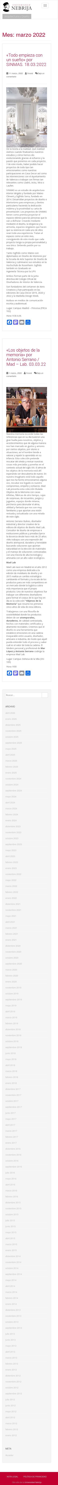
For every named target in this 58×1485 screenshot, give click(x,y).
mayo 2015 (10, 1232)
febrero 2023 (11, 862)
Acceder (9, 1455)
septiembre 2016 (13, 1166)
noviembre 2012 (13, 1381)
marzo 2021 (11, 927)
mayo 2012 (10, 1411)
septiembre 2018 (13, 1047)
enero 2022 (11, 897)
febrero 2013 (11, 1363)
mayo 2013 (10, 1345)
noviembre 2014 (13, 1262)
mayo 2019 (10, 1005)
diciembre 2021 (13, 903)
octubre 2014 (11, 1268)
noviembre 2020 (13, 951)
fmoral (30, 73)
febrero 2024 (11, 814)
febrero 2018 (11, 1077)
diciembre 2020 (13, 945)
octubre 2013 (11, 1321)
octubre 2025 (11, 736)
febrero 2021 (11, 933)
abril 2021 (10, 921)
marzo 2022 (11, 886)
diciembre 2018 (13, 1029)
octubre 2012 (11, 1387)
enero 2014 (11, 1303)
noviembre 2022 (13, 874)
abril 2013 (10, 1351)
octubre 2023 (11, 838)
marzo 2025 (11, 760)
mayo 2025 (10, 748)
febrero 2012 (11, 1429)
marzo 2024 (11, 808)
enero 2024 (11, 820)
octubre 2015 (11, 1214)
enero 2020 (11, 981)
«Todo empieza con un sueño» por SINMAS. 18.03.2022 (26, 60)
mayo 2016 (10, 1178)
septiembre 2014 (13, 1274)
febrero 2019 (11, 1023)
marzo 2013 (11, 1357)
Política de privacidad (35, 1476)
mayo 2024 (10, 796)
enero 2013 (11, 1369)
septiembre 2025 (13, 742)
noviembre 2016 (13, 1154)
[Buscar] (45, 695)
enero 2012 (11, 1435)
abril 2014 (10, 1286)
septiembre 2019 (13, 999)
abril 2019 (10, 1011)
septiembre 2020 (13, 963)
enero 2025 (11, 772)
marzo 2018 (11, 1071)
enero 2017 (11, 1142)
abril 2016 (10, 1184)
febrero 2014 (11, 1297)
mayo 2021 (10, 915)
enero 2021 (11, 939)
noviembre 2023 (13, 832)
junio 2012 (10, 1405)
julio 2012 (10, 1399)
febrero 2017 (11, 1136)
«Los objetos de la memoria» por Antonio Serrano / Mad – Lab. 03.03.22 (26, 357)
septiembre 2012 (13, 1393)
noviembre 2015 (13, 1208)
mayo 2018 (10, 1059)
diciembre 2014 (13, 1256)
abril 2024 (10, 802)
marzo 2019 (11, 1017)
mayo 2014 (10, 1280)
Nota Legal (12, 1476)
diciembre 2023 (13, 826)
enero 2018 (11, 1083)
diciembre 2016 (13, 1148)
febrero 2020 (11, 975)
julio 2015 (10, 1220)
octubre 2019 (11, 993)
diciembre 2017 (13, 1089)
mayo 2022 (10, 880)
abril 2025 (10, 754)
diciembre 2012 (13, 1375)
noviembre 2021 (13, 909)
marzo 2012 (11, 1423)
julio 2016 (10, 1172)
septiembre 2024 (13, 790)
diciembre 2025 (13, 724)
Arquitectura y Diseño (16, 16)
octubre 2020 (11, 957)
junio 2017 (10, 1112)
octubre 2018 (11, 1041)
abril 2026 (10, 712)
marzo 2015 (11, 1244)
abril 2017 (10, 1124)
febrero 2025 (11, 766)
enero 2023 (11, 868)
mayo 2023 (10, 850)
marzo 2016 (11, 1190)
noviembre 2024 (13, 778)
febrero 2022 (11, 892)
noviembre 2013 (13, 1315)
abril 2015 (10, 1238)
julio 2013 (10, 1333)
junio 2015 (10, 1226)
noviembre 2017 (13, 1094)
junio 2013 (10, 1339)
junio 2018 (10, 1053)
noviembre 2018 (13, 1035)
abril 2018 (10, 1065)
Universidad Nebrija (33, 1482)
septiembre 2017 (13, 1106)
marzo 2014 (11, 1292)
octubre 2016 (11, 1160)
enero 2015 (11, 1250)
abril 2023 (10, 856)
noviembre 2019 (13, 987)
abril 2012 (10, 1417)
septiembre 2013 (13, 1327)
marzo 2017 (11, 1130)
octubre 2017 (11, 1100)
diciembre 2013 (13, 1309)
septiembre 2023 (13, 844)
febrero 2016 (11, 1196)
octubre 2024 (11, 784)
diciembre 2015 (13, 1202)
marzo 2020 (11, 969)
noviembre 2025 (13, 730)
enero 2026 (11, 718)
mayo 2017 (10, 1118)
